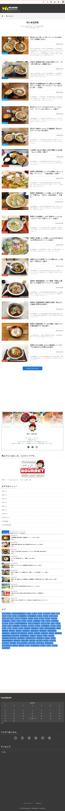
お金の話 (52, 640)
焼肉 (41, 618)
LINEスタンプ (35, 645)
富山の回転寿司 (45, 623)
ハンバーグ (26, 630)
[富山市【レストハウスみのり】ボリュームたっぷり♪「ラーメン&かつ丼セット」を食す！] (15, 115)
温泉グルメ (5, 620)
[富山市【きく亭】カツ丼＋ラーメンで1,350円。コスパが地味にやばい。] (15, 45)
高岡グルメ (5, 187)
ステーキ (37, 633)
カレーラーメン (24, 635)
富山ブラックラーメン (21, 623)
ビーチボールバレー (50, 628)
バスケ (18, 630)
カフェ (39, 635)
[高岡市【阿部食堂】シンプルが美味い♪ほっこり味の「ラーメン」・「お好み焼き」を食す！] (15, 179)
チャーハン (5, 633)
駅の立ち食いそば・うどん (18, 613)
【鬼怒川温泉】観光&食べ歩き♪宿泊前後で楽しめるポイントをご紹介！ (27, 544)
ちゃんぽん (25, 640)
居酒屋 (5, 623)
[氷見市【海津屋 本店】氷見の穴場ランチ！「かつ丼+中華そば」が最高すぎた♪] (15, 70)
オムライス (21, 638)
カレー (32, 635)
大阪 (9, 625)
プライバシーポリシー (28, 803)
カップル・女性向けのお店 (9, 638)
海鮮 (18, 620)
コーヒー (58, 633)
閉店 (53, 613)
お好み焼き (32, 643)
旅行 (48, 620)
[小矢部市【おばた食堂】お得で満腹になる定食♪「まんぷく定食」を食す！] (15, 158)
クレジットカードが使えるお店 (10, 635)
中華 (21, 628)
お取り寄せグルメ (6, 517)
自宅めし (24, 618)
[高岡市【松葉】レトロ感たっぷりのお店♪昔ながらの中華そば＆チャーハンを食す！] (15, 246)
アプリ (47, 638)
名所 (58, 625)
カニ (45, 635)
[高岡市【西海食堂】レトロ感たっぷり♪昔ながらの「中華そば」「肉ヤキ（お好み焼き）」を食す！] (15, 201)
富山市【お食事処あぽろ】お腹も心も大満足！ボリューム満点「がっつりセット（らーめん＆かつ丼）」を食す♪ (46, 85)
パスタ (12, 630)
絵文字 (30, 618)
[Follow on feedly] (58, 1)
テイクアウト (52, 630)
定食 (58, 623)
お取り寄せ (40, 643)
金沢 (14, 616)
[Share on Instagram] (36, 447)
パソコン (5, 630)
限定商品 (46, 613)
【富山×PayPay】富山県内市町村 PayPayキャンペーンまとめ (25, 586)
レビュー (27, 628)
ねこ (53, 638)
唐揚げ (37, 625)
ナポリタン (43, 630)
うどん (21, 645)
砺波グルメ (4, 506)
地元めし (24, 625)
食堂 (34, 613)
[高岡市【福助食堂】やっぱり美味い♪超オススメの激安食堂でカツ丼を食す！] (15, 332)
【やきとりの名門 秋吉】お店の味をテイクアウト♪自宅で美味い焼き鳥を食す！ (29, 551)
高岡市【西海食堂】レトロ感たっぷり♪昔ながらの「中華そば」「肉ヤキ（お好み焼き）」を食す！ (46, 195)
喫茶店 (30, 625)
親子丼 (45, 616)
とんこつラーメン (7, 640)
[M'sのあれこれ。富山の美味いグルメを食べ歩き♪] (10, 9)
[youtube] (54, 1)
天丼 (4, 625)
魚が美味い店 (6, 613)
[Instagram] (51, 1)
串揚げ (15, 628)
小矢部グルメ (5, 165)
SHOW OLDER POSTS (32, 368)
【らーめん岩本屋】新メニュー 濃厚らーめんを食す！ (23, 558)
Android (54, 645)
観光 (39, 616)
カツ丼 (51, 635)
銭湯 (4, 616)
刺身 (4, 628)
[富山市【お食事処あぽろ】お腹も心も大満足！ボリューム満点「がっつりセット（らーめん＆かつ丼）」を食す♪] (15, 92)
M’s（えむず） (32, 434)
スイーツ (44, 633)
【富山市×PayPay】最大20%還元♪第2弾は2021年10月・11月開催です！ (27, 593)
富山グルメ (5, 53)
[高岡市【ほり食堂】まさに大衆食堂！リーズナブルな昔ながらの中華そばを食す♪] (15, 353)
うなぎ (15, 645)
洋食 (24, 620)
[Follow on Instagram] (29, 738)
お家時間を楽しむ (22, 643)
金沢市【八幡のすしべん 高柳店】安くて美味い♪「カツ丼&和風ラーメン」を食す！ (30, 572)
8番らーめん (5, 648)
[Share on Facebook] (43, 1)
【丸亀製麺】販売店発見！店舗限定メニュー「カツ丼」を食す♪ (25, 537)
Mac (27, 645)
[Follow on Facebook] (22, 738)
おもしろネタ (49, 643)
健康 (9, 628)
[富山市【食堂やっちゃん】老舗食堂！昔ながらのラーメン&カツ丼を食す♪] (15, 137)
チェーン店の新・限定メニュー (19, 633)
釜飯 (9, 616)
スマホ (30, 633)
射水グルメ (4, 498)
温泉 (13, 620)
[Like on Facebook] (32, 447)
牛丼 (36, 618)
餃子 (29, 613)
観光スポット (32, 616)
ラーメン (35, 628)
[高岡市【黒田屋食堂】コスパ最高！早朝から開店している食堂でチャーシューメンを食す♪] (15, 289)
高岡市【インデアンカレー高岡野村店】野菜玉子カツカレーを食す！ (26, 565)
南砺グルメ (4, 510)
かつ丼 (46, 640)
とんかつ (17, 640)
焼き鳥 (47, 618)
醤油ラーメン (22, 616)
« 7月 (2, 723)
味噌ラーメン (45, 625)
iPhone (43, 645)
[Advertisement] (32, 394)
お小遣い (13, 643)
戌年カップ (55, 620)
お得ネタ (5, 643)
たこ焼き (32, 640)
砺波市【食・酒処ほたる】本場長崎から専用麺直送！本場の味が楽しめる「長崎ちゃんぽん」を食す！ (34, 579)
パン (58, 628)
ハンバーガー (34, 630)
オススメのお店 (30, 638)
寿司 (11, 623)
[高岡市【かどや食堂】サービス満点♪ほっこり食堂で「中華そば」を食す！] (15, 267)
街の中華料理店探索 (6, 525)
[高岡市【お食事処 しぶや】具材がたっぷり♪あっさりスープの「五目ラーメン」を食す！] (15, 224)
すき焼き (39, 640)
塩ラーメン (16, 625)
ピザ (41, 628)
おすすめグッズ (6, 645)
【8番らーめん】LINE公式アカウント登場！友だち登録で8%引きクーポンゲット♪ (29, 600)
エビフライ (40, 638)
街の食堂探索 (5, 521)
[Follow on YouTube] (36, 738)
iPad (48, 645)
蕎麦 (17, 618)
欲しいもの (37, 620)
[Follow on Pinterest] (42, 738)
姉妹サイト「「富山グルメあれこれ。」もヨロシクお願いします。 (17, 479)
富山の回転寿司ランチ (33, 623)
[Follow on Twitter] (47, 1)
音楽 (40, 613)
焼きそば (54, 618)
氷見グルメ (5, 78)
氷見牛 (30, 620)
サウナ (51, 633)
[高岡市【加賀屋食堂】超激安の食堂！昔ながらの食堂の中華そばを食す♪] (15, 310)
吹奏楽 (53, 625)
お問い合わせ (39, 803)
